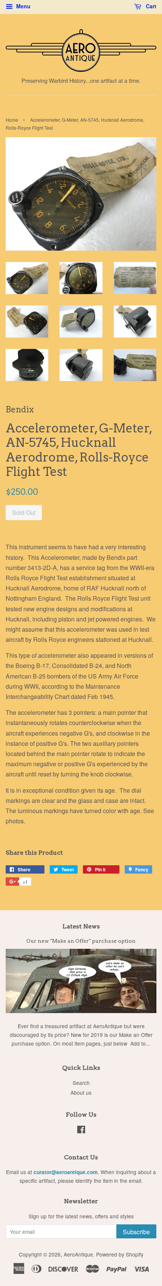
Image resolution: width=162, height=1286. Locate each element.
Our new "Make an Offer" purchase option (81, 941)
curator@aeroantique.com (66, 1172)
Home (12, 119)
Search (81, 1082)
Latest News (81, 926)
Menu (23, 6)
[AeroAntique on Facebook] (81, 1130)
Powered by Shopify (120, 1254)
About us (81, 1092)
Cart (150, 6)
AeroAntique (78, 1254)
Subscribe (136, 1231)
